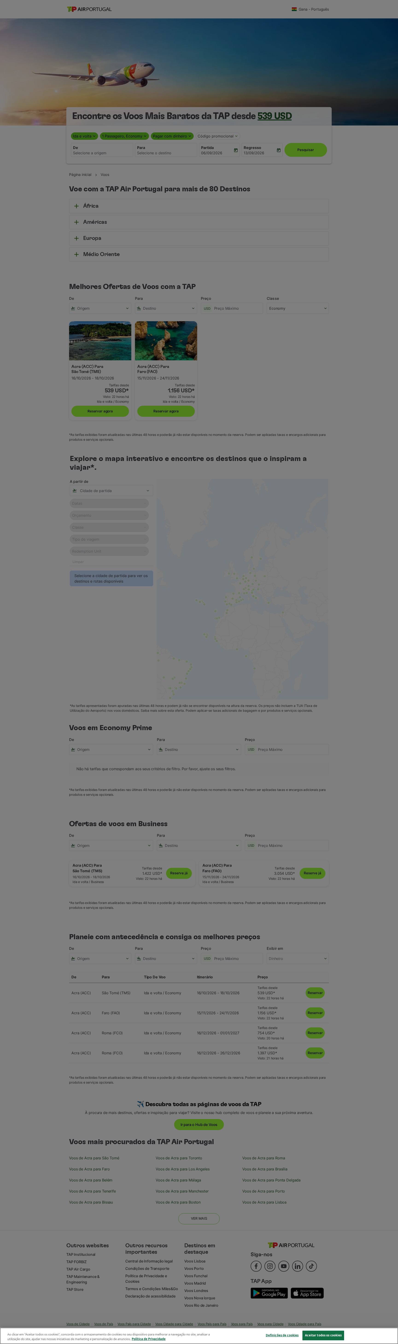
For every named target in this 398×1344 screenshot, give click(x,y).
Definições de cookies (282, 1335)
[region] (199, 1336)
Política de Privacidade (149, 1339)
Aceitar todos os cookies (323, 1335)
